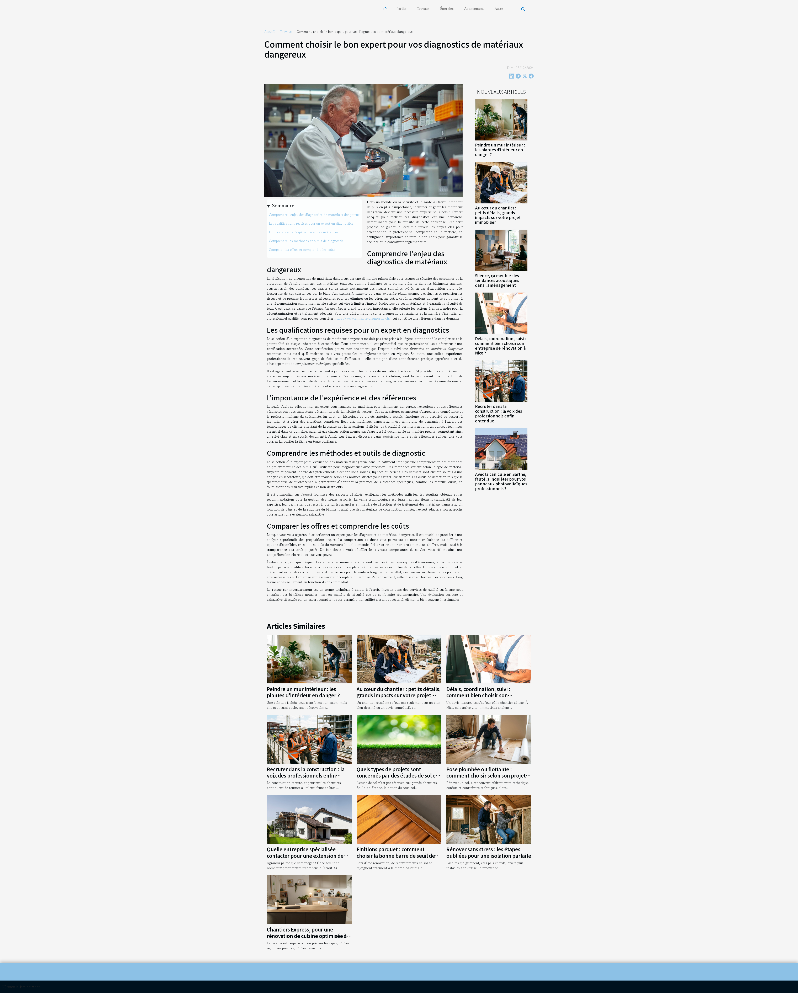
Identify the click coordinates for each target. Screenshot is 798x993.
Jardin (401, 8)
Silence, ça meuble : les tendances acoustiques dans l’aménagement (497, 280)
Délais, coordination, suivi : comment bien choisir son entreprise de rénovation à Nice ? (500, 346)
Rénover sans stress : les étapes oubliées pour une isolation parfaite (488, 852)
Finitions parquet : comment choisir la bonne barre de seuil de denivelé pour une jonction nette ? (397, 855)
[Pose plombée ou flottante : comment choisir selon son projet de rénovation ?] (488, 738)
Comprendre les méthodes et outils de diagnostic (306, 240)
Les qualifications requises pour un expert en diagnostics (311, 223)
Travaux (423, 8)
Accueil (269, 31)
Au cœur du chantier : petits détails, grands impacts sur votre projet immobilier (498, 215)
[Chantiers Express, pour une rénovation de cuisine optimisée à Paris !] (309, 899)
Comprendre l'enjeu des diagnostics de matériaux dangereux (314, 214)
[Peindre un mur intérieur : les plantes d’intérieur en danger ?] (501, 119)
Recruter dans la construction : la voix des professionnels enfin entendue (498, 413)
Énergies (446, 8)
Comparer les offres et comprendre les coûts (302, 249)
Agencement (474, 8)
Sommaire (283, 205)
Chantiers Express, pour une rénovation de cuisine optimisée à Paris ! (307, 936)
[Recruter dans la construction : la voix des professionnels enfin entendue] (501, 380)
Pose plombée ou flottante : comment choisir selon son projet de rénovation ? (486, 775)
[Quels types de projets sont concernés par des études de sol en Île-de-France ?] (399, 738)
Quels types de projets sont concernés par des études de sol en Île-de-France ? (398, 775)
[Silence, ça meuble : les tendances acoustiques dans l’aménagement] (501, 249)
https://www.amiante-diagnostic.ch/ (362, 318)
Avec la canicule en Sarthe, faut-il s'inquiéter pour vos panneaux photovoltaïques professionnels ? (501, 481)
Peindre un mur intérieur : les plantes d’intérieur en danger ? (500, 149)
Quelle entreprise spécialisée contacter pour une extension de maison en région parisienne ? (305, 855)
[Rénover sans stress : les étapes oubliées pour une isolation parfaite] (488, 818)
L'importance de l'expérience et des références (303, 232)
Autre (499, 8)
